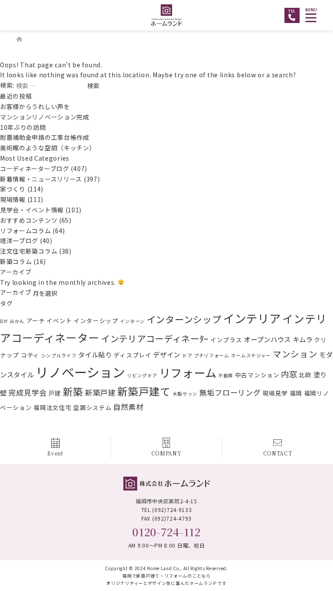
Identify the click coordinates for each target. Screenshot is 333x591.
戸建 (55, 393)
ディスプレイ (132, 354)
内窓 (289, 374)
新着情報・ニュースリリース (41, 179)
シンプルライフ (59, 355)
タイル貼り (95, 354)
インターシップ (96, 320)
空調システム (92, 407)
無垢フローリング (230, 392)
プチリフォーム (211, 355)
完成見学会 (27, 392)
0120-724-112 (166, 531)
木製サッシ (185, 393)
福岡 (296, 393)
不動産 (225, 375)
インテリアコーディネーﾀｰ (155, 338)
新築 (73, 391)
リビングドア (142, 375)
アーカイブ (16, 292)
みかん (17, 321)
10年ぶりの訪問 (23, 127)
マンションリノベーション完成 (44, 116)
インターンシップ (184, 319)
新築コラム (16, 261)
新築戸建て (144, 391)
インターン (132, 321)
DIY (4, 321)
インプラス (226, 339)
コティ (30, 354)
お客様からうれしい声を (38, 106)
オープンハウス (267, 339)
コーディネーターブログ (34, 168)
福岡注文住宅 (52, 407)
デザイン (166, 354)
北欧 (305, 374)
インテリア (252, 318)
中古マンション (257, 374)
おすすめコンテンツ (28, 220)
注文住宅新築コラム (28, 251)
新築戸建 (100, 392)
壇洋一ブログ (19, 240)
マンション (295, 353)
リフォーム (188, 372)
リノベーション (80, 372)
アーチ (35, 320)
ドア (187, 355)
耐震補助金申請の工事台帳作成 (44, 137)
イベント (59, 320)
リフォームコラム (25, 230)
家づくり (13, 189)
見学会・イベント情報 (32, 209)
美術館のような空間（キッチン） (48, 147)
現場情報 (13, 199)
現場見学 (275, 393)
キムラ (303, 339)
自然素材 (128, 406)
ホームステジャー (251, 355)
